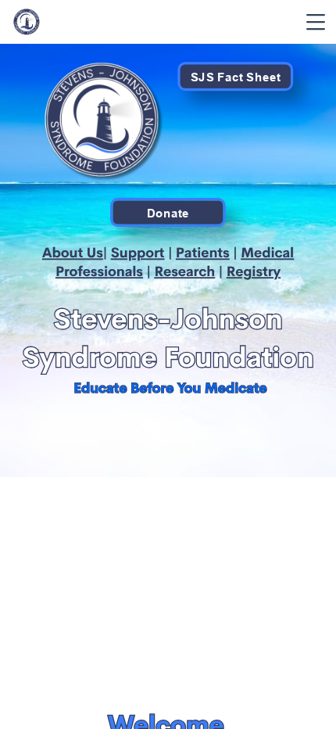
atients (207, 252)
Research (184, 271)
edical (274, 252)
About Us (72, 252)
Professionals (99, 271)
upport (142, 252)
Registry (254, 271)
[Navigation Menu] (315, 22)
